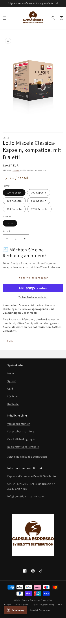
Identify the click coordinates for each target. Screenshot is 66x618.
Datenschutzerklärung (43, 604)
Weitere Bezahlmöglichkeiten (33, 296)
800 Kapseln (14, 209)
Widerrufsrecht (22, 604)
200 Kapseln (38, 192)
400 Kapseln (14, 200)
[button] (5, 18)
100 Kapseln (14, 192)
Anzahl (6, 231)
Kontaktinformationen (40, 610)
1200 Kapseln (39, 209)
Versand (15, 170)
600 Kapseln (38, 200)
